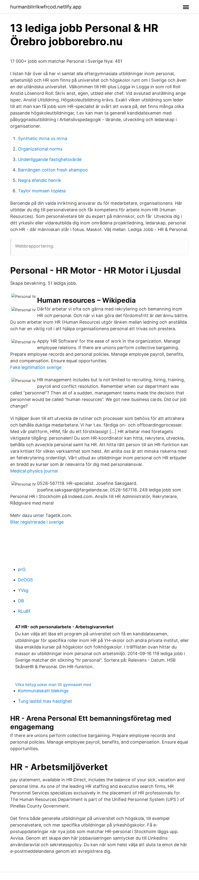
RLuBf (24, 611)
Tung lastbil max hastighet (45, 701)
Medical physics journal (34, 470)
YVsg (23, 590)
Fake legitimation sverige (35, 367)
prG (21, 569)
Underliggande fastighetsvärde (50, 159)
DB (21, 600)
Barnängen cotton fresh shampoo (53, 169)
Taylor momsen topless (42, 190)
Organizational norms (40, 148)
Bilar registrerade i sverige (37, 521)
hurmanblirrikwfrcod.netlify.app (45, 6)
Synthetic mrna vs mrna (42, 138)
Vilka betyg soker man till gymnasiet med (53, 684)
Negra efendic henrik (39, 180)
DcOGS (25, 579)
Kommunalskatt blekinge (43, 690)
